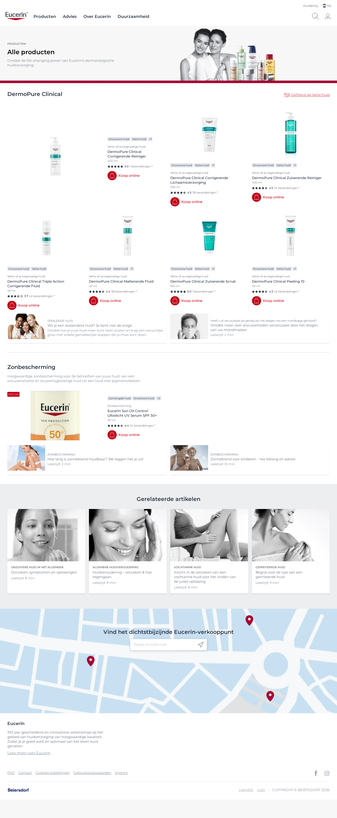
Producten (44, 16)
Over (261, 790)
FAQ (11, 772)
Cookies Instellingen (53, 772)
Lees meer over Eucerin (28, 753)
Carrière (246, 790)
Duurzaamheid (133, 16)
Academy (310, 6)
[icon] (201, 644)
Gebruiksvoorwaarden (92, 772)
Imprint (121, 772)
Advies (70, 16)
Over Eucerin (97, 16)
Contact (25, 772)
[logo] (17, 16)
